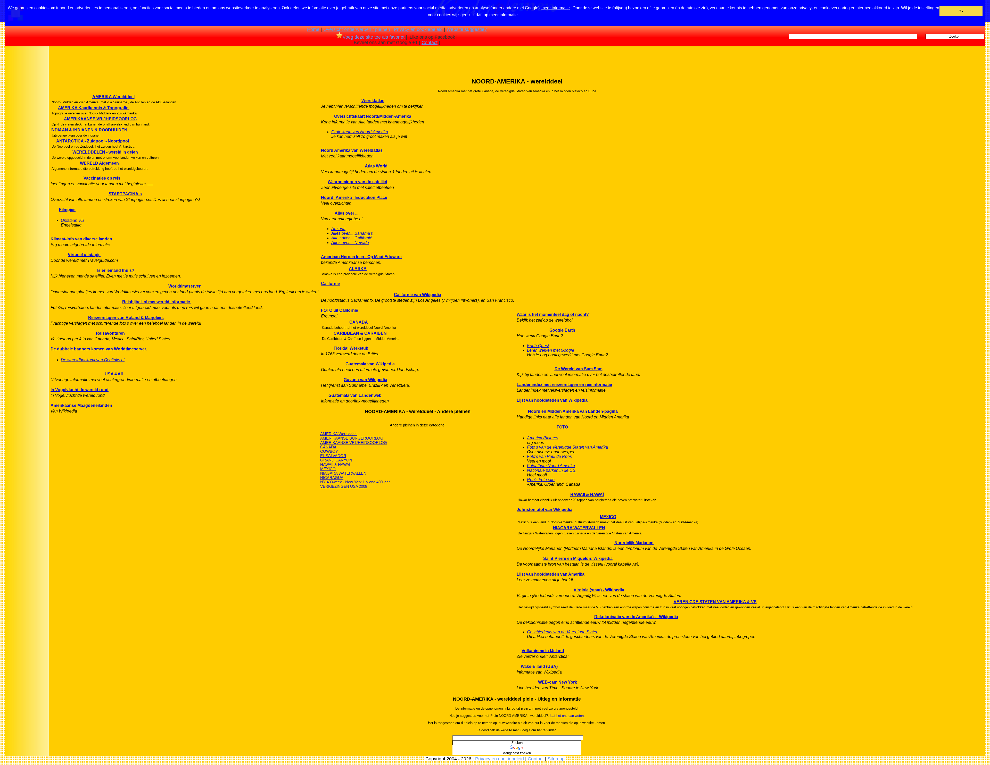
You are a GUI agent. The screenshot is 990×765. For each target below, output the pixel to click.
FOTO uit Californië (339, 310)
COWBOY (329, 451)
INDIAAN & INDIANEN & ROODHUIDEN (89, 130)
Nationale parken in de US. (551, 470)
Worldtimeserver (184, 286)
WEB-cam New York (557, 682)
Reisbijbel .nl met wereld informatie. (156, 302)
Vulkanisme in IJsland (543, 651)
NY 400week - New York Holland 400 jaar (355, 482)
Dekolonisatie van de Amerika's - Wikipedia (636, 617)
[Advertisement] (26, 128)
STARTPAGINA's (125, 194)
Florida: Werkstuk (351, 348)
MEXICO (328, 469)
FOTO (562, 427)
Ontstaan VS (72, 220)
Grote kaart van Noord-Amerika (359, 132)
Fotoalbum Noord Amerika (551, 466)
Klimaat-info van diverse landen (81, 239)
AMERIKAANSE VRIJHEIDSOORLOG (100, 119)
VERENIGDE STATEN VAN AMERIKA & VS (715, 602)
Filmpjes (67, 209)
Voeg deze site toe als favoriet (374, 37)
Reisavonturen (110, 333)
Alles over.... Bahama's (352, 233)
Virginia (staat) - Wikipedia (599, 590)
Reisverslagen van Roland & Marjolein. (126, 317)
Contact (430, 42)
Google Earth (562, 330)
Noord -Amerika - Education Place (354, 197)
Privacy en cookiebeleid (418, 29)
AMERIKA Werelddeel (113, 97)
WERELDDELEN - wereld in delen (105, 152)
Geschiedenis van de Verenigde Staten (562, 632)
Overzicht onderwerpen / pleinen (356, 29)
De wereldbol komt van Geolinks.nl (93, 360)
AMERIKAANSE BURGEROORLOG (351, 438)
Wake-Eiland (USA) (539, 666)
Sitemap (556, 758)
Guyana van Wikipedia (365, 379)
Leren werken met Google (550, 350)
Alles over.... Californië (351, 238)
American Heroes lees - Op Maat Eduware (361, 257)
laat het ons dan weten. (567, 716)
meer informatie (555, 8)
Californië (330, 283)
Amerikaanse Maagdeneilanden (81, 405)
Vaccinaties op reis (102, 178)
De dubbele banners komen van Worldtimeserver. (99, 349)
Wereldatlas (372, 100)
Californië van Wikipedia (417, 294)
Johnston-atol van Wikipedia (544, 509)
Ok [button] (961, 11)
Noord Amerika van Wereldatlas (352, 150)
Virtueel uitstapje (84, 255)
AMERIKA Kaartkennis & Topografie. (93, 108)
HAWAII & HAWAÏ (335, 464)
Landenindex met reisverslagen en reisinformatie (564, 384)
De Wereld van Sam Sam (579, 369)
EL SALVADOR (333, 455)
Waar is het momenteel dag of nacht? (553, 314)
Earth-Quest (538, 345)
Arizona (338, 228)
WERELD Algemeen (99, 163)
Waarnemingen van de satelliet (357, 182)
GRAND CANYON (336, 460)
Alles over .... (347, 213)
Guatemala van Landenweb (355, 395)
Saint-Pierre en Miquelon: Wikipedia (578, 558)
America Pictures (542, 438)
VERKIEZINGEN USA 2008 (343, 486)
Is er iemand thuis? (115, 270)
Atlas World (376, 166)
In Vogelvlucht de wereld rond (80, 390)
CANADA (358, 322)
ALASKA (358, 268)
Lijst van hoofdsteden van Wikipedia (552, 400)
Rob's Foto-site (541, 479)
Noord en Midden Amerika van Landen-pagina (573, 411)
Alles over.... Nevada (350, 242)
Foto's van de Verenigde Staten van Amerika (567, 447)
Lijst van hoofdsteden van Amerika (550, 574)
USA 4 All (114, 374)
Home (313, 29)
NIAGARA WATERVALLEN (343, 473)
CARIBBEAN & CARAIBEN (360, 333)
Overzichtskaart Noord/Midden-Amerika (372, 116)
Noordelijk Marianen (634, 543)
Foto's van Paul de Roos (549, 456)
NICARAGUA (331, 477)
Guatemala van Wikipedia (370, 364)
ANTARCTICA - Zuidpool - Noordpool (92, 141)
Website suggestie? (467, 29)
